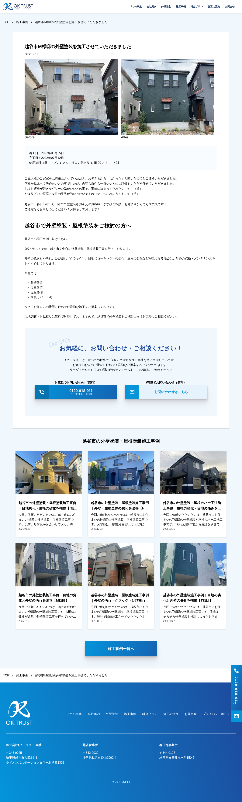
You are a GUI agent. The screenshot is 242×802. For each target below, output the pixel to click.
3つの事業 (136, 6)
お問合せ (230, 6)
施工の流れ (214, 6)
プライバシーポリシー (218, 714)
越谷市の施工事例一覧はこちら (46, 239)
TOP (6, 22)
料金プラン (197, 6)
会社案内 (152, 6)
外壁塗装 (166, 6)
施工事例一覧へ (121, 649)
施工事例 (181, 6)
